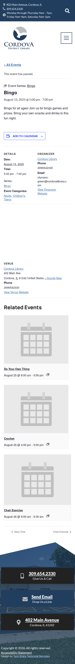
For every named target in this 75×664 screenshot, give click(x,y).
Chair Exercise (13, 510)
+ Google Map (53, 278)
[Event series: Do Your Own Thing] (48, 374)
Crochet (9, 438)
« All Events (12, 64)
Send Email (42, 596)
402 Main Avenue (42, 620)
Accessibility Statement (16, 652)
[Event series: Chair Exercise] (48, 516)
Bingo (7, 186)
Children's (19, 196)
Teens (7, 199)
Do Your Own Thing (17, 369)
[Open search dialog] (67, 10)
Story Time (19, 531)
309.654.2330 (42, 573)
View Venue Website (16, 292)
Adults (7, 196)
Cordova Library (47, 159)
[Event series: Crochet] (48, 444)
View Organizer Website (47, 191)
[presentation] (36, 339)
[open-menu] (66, 38)
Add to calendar (25, 136)
